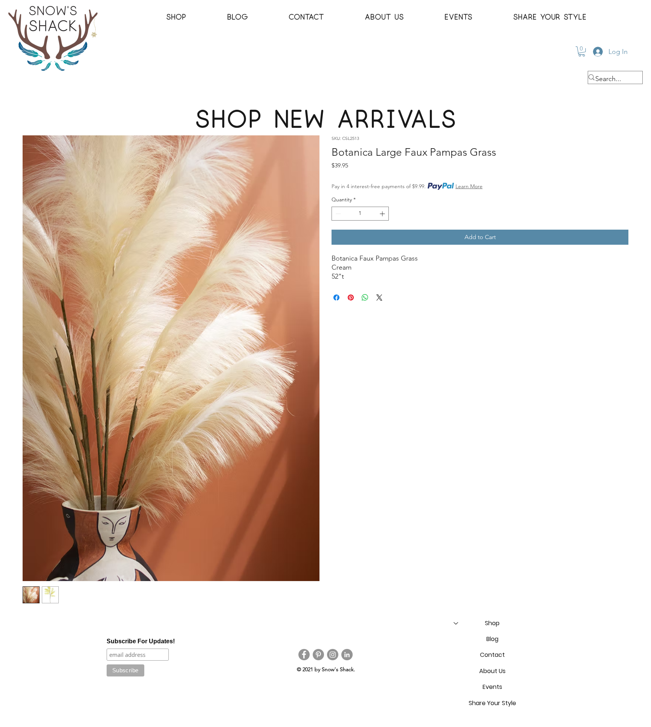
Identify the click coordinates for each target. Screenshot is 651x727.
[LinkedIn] (347, 654)
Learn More (469, 186)
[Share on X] (379, 297)
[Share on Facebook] (336, 297)
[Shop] (455, 623)
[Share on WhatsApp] (365, 297)
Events (492, 687)
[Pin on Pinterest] (350, 297)
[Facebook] (304, 654)
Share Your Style (492, 703)
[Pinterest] (318, 654)
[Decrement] (337, 213)
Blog (492, 639)
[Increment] (383, 213)
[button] (176, 17)
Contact (492, 654)
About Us (492, 671)
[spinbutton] (360, 213)
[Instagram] (332, 654)
